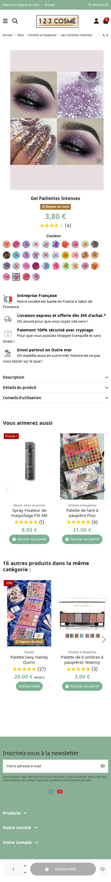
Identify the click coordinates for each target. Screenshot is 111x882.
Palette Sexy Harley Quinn (29, 659)
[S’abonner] (102, 766)
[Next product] (107, 35)
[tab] (55, 377)
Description (13, 377)
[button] (7, 490)
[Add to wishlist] (102, 869)
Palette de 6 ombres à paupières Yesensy (82, 659)
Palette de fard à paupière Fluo (82, 512)
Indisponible (29, 686)
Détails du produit (19, 387)
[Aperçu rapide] (50, 451)
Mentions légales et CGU (21, 5)
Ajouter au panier (32, 539)
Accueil (50, 5)
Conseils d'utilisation (22, 397)
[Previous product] (104, 35)
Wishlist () (100, 5)
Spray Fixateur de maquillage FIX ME (29, 512)
